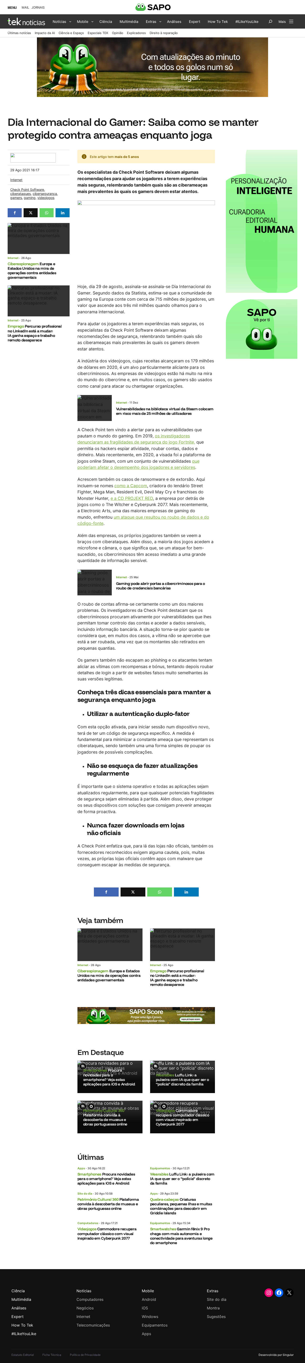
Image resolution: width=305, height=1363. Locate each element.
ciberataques (20, 194)
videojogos (45, 198)
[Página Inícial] (26, 21)
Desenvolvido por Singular (276, 1355)
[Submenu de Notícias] (70, 21)
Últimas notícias (19, 33)
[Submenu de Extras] (160, 21)
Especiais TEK (98, 33)
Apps (81, 1168)
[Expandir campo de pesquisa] (270, 21)
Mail (25, 7)
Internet (16, 180)
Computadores (87, 1223)
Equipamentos (160, 1168)
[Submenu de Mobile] (92, 21)
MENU (12, 8)
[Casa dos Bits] (33, 155)
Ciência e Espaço (71, 33)
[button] (15, 212)
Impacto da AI (45, 33)
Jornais (38, 7)
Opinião (117, 33)
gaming (30, 198)
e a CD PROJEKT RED (132, 498)
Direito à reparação (164, 33)
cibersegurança (45, 194)
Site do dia (84, 1193)
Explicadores (136, 33)
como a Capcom (130, 485)
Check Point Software (27, 189)
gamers (16, 198)
